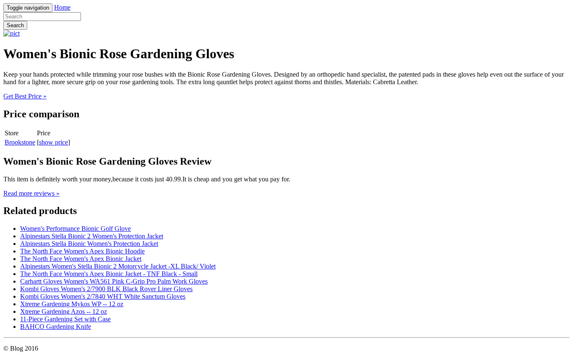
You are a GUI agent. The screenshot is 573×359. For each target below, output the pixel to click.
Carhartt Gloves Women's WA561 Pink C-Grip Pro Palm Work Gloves (114, 281)
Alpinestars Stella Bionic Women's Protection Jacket (89, 243)
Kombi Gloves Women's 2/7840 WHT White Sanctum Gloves (102, 296)
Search (15, 25)
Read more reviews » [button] (31, 193)
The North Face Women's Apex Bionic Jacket (80, 258)
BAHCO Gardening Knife (55, 326)
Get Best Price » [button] (25, 96)
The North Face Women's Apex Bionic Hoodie (82, 251)
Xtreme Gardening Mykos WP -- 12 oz (71, 303)
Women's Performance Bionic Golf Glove (75, 228)
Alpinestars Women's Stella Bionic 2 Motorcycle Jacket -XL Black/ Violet (118, 266)
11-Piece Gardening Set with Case (65, 319)
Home (62, 7)
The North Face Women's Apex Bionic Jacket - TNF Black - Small (109, 273)
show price (53, 142)
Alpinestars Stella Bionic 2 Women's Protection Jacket (91, 236)
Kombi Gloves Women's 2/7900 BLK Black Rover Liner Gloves (106, 288)
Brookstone (20, 142)
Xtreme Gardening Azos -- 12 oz (63, 311)
